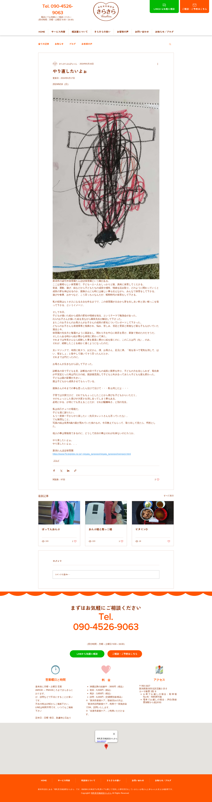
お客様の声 (86, 44)
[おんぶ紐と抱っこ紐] (106, 512)
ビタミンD (141, 529)
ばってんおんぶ (51, 529)
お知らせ (59, 44)
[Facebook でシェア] (54, 470)
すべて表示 (169, 495)
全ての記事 (43, 44)
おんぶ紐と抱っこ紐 (100, 529)
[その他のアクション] (157, 63)
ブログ (72, 44)
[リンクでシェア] (75, 470)
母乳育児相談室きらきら (101, 793)
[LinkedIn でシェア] (68, 470)
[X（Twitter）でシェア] (61, 470)
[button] (170, 44)
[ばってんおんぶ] (59, 512)
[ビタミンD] (153, 512)
